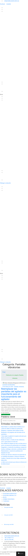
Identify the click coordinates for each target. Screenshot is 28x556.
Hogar (4, 7)
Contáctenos (6, 91)
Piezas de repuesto (8, 80)
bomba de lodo (7, 71)
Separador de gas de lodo (10, 32)
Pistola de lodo (7, 41)
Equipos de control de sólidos (11, 13)
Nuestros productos (8, 11)
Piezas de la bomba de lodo (10, 72)
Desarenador (6, 19)
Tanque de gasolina (8, 69)
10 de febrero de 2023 (7, 386)
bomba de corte (7, 35)
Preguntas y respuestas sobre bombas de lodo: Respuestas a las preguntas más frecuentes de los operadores (13, 432)
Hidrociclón (6, 78)
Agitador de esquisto (8, 15)
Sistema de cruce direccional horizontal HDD (15, 50)
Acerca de (6, 84)
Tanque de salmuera (8, 63)
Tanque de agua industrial (10, 61)
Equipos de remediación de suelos (12, 56)
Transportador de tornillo (9, 43)
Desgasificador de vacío (9, 22)
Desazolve (6, 20)
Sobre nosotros (7, 85)
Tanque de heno (7, 65)
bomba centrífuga (8, 28)
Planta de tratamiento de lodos (11, 52)
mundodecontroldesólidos (8, 384)
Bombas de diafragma (9, 48)
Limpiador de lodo (8, 17)
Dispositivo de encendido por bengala (13, 33)
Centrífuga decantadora (9, 24)
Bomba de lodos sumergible (10, 39)
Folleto (5, 89)
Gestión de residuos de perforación (12, 54)
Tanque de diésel (7, 67)
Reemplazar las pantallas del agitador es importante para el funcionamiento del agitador (13, 394)
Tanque (5, 58)
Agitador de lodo (7, 37)
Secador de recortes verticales (11, 26)
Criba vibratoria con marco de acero (12, 76)
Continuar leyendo (5, 414)
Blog (4, 82)
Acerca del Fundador (8, 87)
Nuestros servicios (8, 9)
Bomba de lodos (7, 46)
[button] (14, 94)
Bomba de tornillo (7, 45)
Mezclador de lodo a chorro (10, 30)
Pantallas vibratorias (8, 74)
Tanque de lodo (7, 59)
